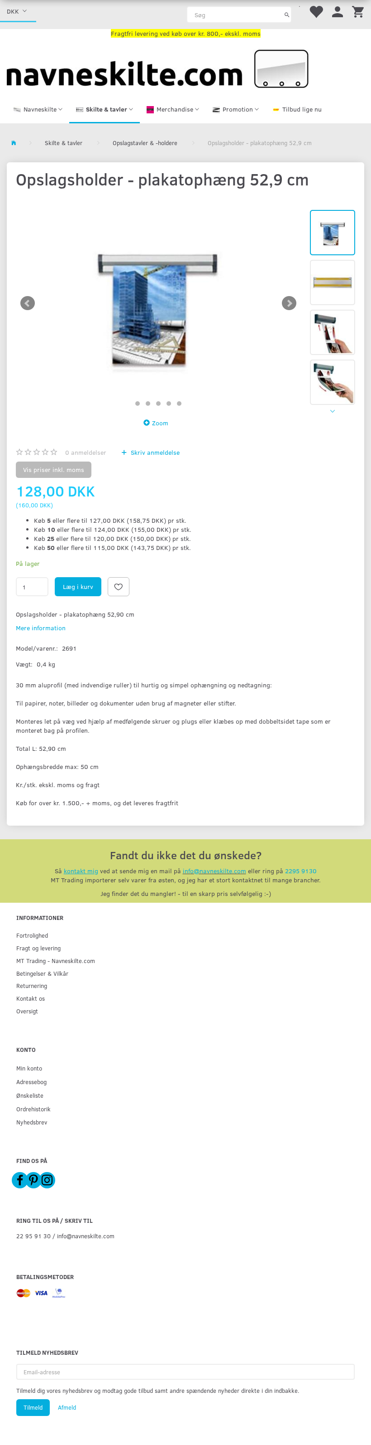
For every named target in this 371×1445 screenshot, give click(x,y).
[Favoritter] (316, 11)
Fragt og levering (38, 948)
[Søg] (287, 14)
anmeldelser (85, 452)
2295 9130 (301, 870)
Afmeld (67, 1407)
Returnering (31, 985)
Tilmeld (33, 1407)
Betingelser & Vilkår (42, 973)
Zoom (160, 422)
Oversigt (27, 1011)
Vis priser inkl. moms (53, 469)
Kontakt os (30, 998)
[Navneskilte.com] (158, 67)
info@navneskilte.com (214, 870)
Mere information (41, 627)
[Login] (337, 11)
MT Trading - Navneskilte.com (55, 960)
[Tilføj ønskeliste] (118, 586)
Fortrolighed (32, 935)
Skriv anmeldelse (154, 452)
